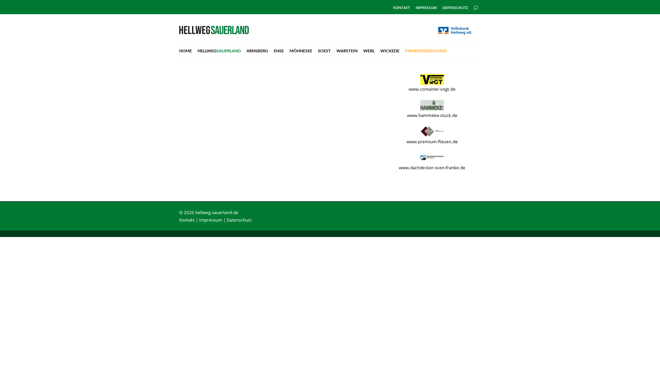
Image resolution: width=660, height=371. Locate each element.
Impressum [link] (426, 8)
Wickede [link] (389, 51)
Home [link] (185, 51)
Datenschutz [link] (455, 8)
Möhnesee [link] (301, 51)
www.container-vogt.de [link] (432, 89)
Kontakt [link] (401, 8)
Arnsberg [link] (257, 51)
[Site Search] (476, 6)
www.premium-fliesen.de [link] (432, 142)
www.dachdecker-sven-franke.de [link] (432, 168)
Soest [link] (324, 51)
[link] (214, 33)
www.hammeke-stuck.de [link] (432, 115)
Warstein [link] (347, 51)
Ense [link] (279, 51)
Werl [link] (369, 51)
